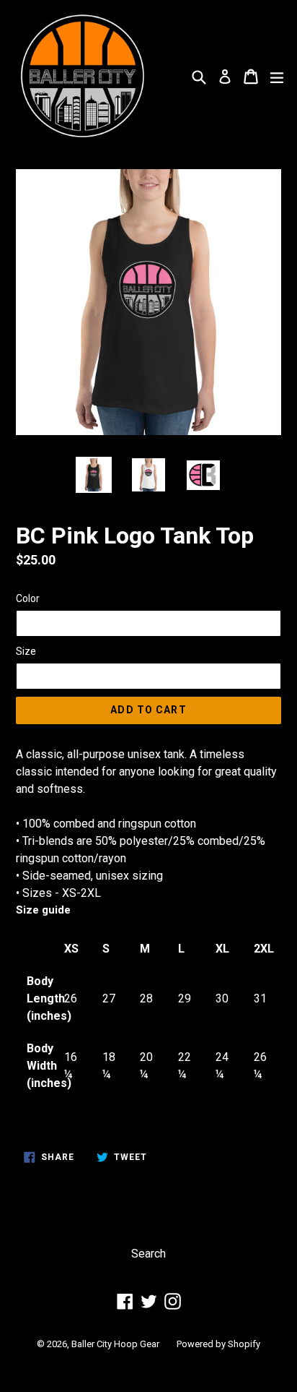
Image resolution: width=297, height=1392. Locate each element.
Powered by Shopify (218, 1344)
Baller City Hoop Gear (115, 1344)
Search (148, 1253)
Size (26, 651)
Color (28, 598)
